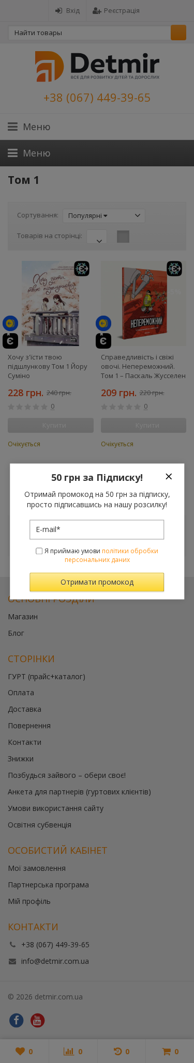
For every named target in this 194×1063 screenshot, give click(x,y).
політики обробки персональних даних (111, 555)
